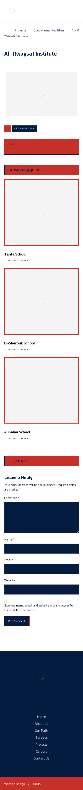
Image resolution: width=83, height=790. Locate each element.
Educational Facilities (24, 128)
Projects (41, 744)
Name (9, 539)
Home (41, 716)
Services (42, 737)
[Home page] (5, 30)
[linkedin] (48, 700)
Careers (41, 751)
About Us (41, 723)
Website (9, 580)
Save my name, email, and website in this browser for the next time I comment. (39, 607)
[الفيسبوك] (34, 700)
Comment (11, 498)
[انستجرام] (41, 700)
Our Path (41, 730)
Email (8, 559)
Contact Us (41, 758)
